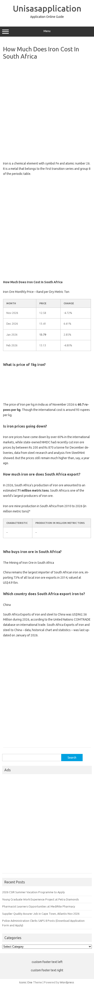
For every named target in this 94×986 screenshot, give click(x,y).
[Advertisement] (47, 109)
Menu (47, 31)
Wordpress (67, 982)
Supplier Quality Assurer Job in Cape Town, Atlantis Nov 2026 (40, 913)
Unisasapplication (47, 8)
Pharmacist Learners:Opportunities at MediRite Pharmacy (38, 906)
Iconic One (25, 982)
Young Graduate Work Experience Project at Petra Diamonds (40, 899)
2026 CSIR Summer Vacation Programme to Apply (33, 892)
